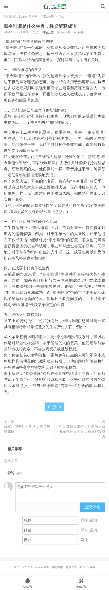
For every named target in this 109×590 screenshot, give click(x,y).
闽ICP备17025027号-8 (80, 567)
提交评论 (92, 507)
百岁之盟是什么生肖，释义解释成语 (27, 429)
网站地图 (58, 567)
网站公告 (48, 16)
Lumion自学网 (54, 6)
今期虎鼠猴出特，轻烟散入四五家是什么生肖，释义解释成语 (82, 432)
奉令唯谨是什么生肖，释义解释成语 (40, 26)
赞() (57, 407)
